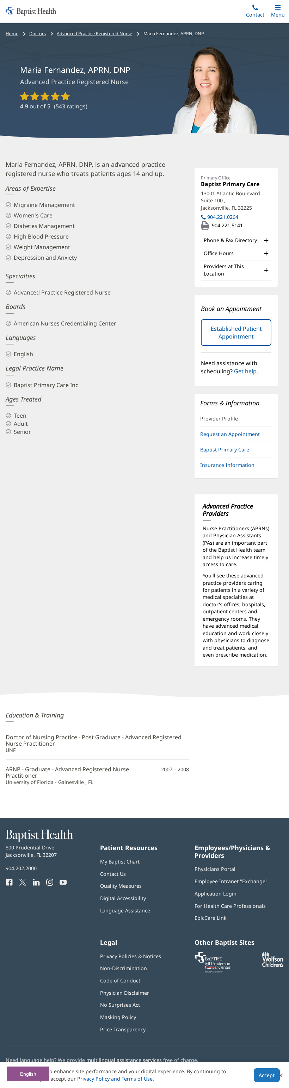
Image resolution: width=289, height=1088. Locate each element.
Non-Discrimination (123, 968)
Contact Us (113, 874)
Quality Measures (121, 886)
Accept (267, 1075)
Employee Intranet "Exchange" (231, 881)
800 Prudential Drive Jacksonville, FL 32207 (31, 851)
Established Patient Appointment (241, 335)
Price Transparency (123, 1029)
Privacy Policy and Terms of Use (115, 1078)
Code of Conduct (120, 980)
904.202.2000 (21, 868)
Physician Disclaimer (124, 992)
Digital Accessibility (123, 898)
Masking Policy (118, 1017)
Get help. (246, 371)
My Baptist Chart (120, 861)
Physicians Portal (215, 869)
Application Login (215, 893)
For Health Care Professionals (230, 906)
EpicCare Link (211, 918)
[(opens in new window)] (272, 965)
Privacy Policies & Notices (130, 956)
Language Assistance (125, 910)
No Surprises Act (120, 1004)
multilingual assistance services (124, 1060)
